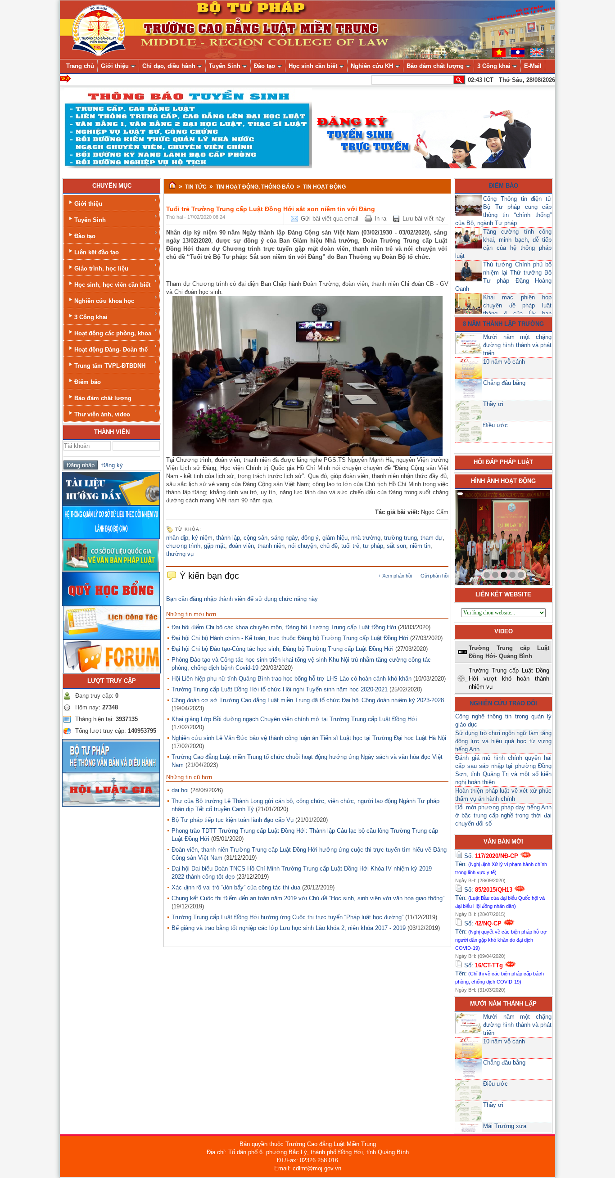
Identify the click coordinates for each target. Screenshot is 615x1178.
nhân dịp (177, 537)
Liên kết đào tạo (96, 252)
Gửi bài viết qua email (329, 218)
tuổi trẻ (350, 545)
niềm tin (420, 545)
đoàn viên (241, 545)
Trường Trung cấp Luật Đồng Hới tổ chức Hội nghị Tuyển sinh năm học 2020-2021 (280, 689)
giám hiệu (335, 537)
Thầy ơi (493, 404)
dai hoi (180, 790)
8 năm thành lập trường (503, 323)
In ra (380, 218)
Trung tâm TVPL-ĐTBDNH (109, 365)
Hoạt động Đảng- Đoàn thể (111, 349)
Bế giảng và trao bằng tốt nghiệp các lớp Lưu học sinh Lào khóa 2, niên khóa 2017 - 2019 (289, 928)
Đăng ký (110, 465)
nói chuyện (302, 545)
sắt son (396, 545)
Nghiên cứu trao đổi (503, 703)
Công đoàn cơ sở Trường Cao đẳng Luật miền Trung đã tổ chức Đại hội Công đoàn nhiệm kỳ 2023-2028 (308, 700)
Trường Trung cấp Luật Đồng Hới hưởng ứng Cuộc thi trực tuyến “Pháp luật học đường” (287, 917)
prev (480, 535)
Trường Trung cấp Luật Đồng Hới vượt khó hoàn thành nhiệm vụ (509, 678)
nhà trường (365, 537)
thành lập (228, 537)
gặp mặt (214, 545)
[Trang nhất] (172, 185)
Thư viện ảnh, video (102, 414)
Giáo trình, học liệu (101, 268)
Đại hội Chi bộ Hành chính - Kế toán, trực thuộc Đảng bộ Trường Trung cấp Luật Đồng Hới (290, 638)
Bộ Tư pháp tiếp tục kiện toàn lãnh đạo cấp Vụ (233, 820)
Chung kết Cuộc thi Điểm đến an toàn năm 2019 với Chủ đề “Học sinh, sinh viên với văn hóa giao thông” (308, 898)
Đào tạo (84, 236)
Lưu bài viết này (423, 218)
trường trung (400, 537)
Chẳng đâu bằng (504, 382)
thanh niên (271, 545)
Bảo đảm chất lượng (102, 398)
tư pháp (373, 545)
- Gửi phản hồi (432, 575)
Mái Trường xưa (504, 1126)
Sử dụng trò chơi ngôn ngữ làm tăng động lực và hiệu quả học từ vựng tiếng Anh (503, 741)
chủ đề (329, 545)
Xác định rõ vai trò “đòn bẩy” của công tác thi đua (236, 887)
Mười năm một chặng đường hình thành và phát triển (517, 345)
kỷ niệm (202, 537)
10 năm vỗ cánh (504, 361)
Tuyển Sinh (90, 220)
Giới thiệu (88, 203)
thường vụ (180, 554)
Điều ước (495, 425)
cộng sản (255, 537)
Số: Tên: (501, 864)
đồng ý (310, 537)
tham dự (432, 537)
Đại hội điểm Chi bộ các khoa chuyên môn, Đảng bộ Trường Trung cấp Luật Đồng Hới (284, 627)
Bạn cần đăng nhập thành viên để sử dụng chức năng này (242, 599)
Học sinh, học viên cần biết (112, 284)
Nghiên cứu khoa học (104, 301)
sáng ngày (284, 537)
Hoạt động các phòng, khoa (112, 333)
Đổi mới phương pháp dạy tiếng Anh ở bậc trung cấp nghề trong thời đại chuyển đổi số (503, 815)
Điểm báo (87, 382)
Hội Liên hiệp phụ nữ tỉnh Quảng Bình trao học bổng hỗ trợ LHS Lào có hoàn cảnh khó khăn (292, 678)
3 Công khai (91, 317)
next (524, 535)
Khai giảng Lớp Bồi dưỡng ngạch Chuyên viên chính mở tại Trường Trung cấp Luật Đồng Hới (294, 719)
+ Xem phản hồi (395, 575)
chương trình (183, 545)
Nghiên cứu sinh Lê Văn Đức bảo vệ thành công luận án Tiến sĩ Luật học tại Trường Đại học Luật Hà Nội (309, 738)
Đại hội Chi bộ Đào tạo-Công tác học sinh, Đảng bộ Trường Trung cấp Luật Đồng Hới (282, 648)
